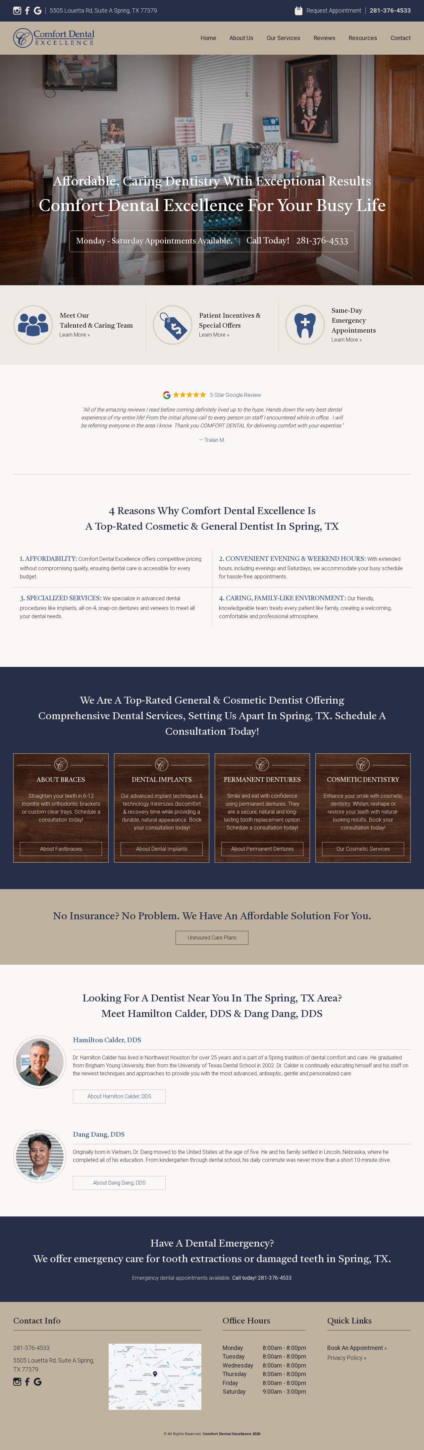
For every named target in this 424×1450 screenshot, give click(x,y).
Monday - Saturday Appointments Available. (154, 241)
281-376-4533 (390, 10)
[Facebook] (27, 11)
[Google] (38, 11)
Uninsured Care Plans (212, 938)
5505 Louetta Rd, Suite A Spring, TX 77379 (103, 10)
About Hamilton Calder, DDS (119, 1096)
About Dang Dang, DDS (119, 1183)
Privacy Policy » (346, 1358)
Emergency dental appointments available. (212, 1278)
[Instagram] (17, 11)
